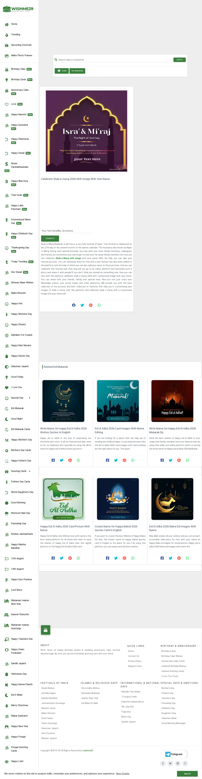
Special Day (17, 397)
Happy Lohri (17, 761)
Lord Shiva (16, 589)
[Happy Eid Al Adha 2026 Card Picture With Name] (66, 499)
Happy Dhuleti (18, 324)
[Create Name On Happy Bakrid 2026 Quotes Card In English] (120, 499)
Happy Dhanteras (20, 141)
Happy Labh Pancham (18, 207)
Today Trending (22, 261)
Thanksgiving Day (20, 249)
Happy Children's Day (22, 235)
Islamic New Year (89, 698)
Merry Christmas (19, 705)
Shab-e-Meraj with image (69, 258)
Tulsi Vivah (19, 195)
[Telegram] (173, 754)
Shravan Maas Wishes (22, 282)
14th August (17, 569)
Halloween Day (19, 673)
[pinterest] (178, 763)
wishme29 (88, 750)
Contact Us (133, 656)
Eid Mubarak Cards (20, 429)
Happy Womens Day (21, 314)
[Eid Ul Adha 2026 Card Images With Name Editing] (120, 401)
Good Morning (18, 502)
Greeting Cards (18, 471)
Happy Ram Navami (21, 345)
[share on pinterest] (90, 305)
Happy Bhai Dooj (20, 183)
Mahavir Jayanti (49, 738)
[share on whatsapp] (99, 305)
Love (16, 104)
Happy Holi (16, 303)
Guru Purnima (48, 733)
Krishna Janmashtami (22, 534)
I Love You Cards (169, 676)
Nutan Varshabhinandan (17, 167)
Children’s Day (168, 708)
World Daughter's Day (22, 492)
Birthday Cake (21, 69)
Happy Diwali (20, 153)
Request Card (134, 666)
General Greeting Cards (172, 671)
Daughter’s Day (168, 713)
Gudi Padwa (47, 718)
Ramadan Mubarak (90, 693)
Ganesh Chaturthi (20, 614)
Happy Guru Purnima (21, 579)
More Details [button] (122, 773)
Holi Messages (48, 693)
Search (179, 60)
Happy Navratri (21, 114)
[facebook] (163, 763)
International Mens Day (21, 221)
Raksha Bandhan (49, 698)
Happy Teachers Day (22, 638)
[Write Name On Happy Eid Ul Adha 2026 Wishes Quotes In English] (66, 401)
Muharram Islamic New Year (20, 602)
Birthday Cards (168, 651)
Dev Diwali (19, 272)
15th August (17, 558)
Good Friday (17, 376)
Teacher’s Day (168, 698)
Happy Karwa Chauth (22, 684)
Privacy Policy (134, 661)
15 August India (129, 696)
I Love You (16, 387)
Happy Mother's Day (21, 439)
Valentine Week (169, 718)
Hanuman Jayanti (20, 366)
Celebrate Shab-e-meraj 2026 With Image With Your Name (75, 178)
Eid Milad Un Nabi (89, 703)
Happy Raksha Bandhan (18, 546)
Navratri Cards (48, 708)
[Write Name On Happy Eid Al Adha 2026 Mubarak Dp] (175, 401)
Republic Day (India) (130, 691)
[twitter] (170, 763)
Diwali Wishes (48, 688)
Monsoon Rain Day (20, 513)
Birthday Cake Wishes (172, 656)
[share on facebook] (73, 305)
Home (64, 71)
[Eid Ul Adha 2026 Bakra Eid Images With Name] (175, 499)
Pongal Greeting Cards (19, 749)
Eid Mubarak (17, 408)
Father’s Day (167, 693)
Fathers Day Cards (20, 481)
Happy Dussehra (20, 127)
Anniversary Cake (20, 92)
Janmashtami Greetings (53, 703)
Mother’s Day (167, 688)
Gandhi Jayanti (18, 663)
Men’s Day (126, 716)
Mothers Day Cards (21, 450)
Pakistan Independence (132, 701)
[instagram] (185, 763)
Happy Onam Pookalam (17, 651)
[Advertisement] (120, 28)
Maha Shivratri (18, 293)
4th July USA (127, 706)
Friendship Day (18, 523)
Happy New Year (19, 726)
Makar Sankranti (19, 715)
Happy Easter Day (20, 355)
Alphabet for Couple (21, 334)
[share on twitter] (82, 305)
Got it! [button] (187, 774)
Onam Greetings (49, 723)
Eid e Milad (16, 694)
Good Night (17, 418)
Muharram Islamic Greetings (20, 626)
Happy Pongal (18, 736)
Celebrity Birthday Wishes (173, 666)
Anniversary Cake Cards (173, 661)
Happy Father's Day (21, 460)
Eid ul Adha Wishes (90, 688)
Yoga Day (126, 711)
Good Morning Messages (173, 723)
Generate (50, 238)
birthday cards (21, 79)
